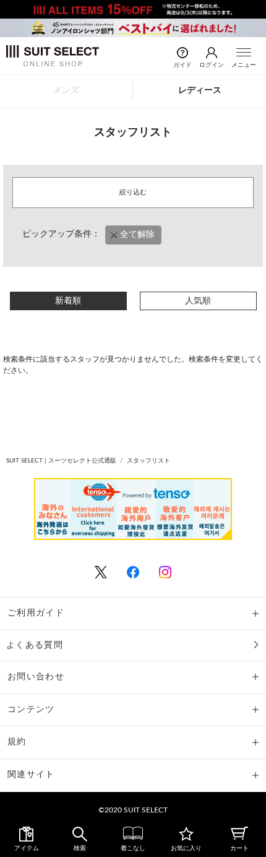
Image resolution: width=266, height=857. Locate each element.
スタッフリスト (148, 461)
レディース (199, 90)
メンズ (66, 90)
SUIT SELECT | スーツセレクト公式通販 (61, 461)
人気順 (198, 301)
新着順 (68, 301)
